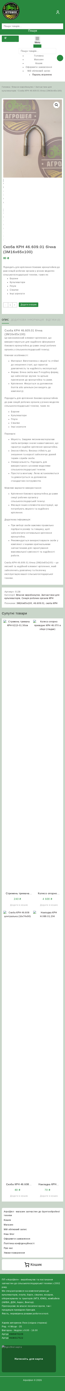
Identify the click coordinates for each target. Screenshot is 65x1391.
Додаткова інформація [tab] (27, 319)
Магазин (8, 1224)
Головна (6, 87)
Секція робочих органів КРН (38, 598)
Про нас (8, 1248)
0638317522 (16, 1338)
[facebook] (28, 1387)
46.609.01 (38, 603)
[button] (56, 105)
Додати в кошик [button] (19, 905)
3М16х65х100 (24, 603)
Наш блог (9, 1234)
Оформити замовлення (17, 1239)
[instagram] (32, 1387)
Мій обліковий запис (15, 1229)
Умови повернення (14, 1253)
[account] (58, 12)
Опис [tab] (5, 319)
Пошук (32, 30)
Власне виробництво (22, 87)
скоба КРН (52, 603)
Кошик (7, 1220)
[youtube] (37, 1387)
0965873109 (16, 1334)
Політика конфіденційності (19, 1243)
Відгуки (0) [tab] (53, 319)
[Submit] (37, 46)
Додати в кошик (28, 304)
